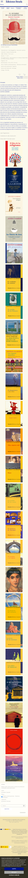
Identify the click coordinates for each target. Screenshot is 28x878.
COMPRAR (25, 76)
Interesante (22, 812)
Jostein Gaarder (5, 46)
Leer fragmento (4, 133)
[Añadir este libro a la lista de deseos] (19, 74)
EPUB (4, 58)
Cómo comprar (25, 8)
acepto (14, 868)
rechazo (14, 872)
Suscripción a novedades (18, 8)
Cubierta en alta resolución (8, 136)
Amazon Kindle (9, 58)
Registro (12, 8)
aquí (6, 864)
